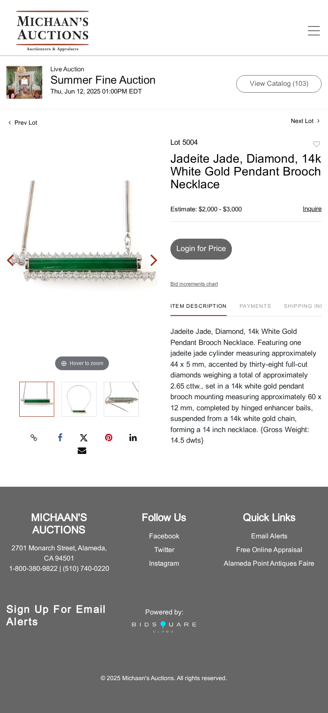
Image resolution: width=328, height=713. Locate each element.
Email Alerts (269, 536)
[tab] (198, 310)
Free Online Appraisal (269, 550)
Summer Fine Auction (102, 81)
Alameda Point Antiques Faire (269, 564)
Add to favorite (316, 144)
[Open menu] (314, 30)
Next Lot (303, 121)
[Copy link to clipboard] (34, 438)
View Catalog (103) (279, 84)
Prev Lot (25, 123)
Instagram (164, 564)
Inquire (312, 209)
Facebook (164, 536)
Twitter (164, 550)
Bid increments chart (194, 284)
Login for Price (201, 249)
